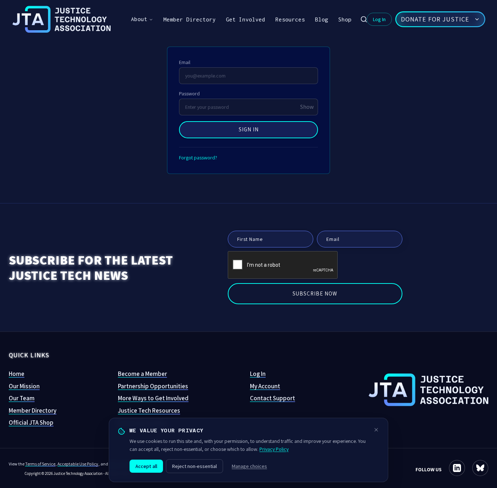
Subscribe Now (315, 293)
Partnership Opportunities (153, 386)
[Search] (363, 19)
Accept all (146, 466)
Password (189, 93)
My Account (265, 386)
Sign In (249, 129)
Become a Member (142, 374)
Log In (379, 19)
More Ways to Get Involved (153, 398)
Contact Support (272, 398)
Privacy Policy (274, 449)
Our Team (22, 398)
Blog (321, 19)
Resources (290, 19)
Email (184, 62)
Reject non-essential (194, 466)
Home (16, 374)
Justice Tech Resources (149, 410)
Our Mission (24, 386)
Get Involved (245, 19)
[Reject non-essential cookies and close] (376, 430)
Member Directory (189, 19)
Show (307, 107)
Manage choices (249, 466)
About (139, 19)
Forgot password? (198, 157)
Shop (344, 19)
